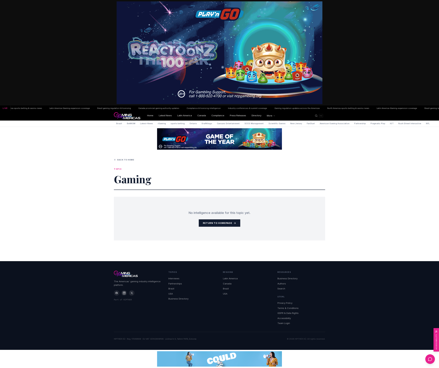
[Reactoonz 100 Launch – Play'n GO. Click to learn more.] (219, 52)
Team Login (283, 323)
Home (150, 115)
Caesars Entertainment (228, 123)
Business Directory (178, 298)
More (269, 115)
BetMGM (131, 123)
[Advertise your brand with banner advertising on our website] (219, 359)
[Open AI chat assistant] (430, 359)
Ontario (193, 123)
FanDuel (311, 123)
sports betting (178, 123)
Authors (281, 283)
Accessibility (284, 318)
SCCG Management (254, 123)
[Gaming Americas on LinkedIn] (124, 293)
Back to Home (125, 160)
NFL (428, 123)
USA (170, 293)
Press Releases (238, 115)
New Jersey (296, 123)
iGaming (162, 123)
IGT (392, 123)
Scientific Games (277, 123)
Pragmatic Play (378, 123)
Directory (256, 115)
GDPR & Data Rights (288, 313)
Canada (201, 115)
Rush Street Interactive (409, 123)
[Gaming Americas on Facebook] (116, 293)
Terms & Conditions (288, 308)
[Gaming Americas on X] (131, 293)
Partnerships (175, 283)
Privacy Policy (284, 303)
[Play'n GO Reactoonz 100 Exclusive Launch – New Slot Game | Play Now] (219, 139)
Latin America (184, 115)
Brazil (119, 123)
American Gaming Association (334, 123)
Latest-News (146, 123)
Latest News (165, 115)
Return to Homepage (217, 223)
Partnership (360, 123)
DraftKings (207, 123)
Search (281, 288)
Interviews (173, 278)
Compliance (217, 115)
